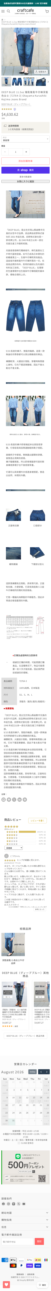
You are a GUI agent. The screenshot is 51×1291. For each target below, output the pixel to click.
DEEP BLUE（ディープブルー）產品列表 (25, 1035)
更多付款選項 (25, 177)
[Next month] (47, 1071)
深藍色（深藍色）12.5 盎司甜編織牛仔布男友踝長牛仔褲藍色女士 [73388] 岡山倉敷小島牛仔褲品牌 (14, 1013)
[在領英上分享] (19, 799)
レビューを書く (37, 820)
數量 (3, 146)
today (32, 1071)
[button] (6, 81)
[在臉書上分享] (9, 799)
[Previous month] (41, 1071)
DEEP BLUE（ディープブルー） (16, 104)
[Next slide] (48, 82)
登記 (39, 1241)
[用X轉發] (14, 799)
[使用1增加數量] (26, 151)
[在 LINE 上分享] (3, 799)
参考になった (39, 909)
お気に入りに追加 (25, 181)
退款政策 (30, 1274)
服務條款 (20, 1274)
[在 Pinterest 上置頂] (25, 799)
